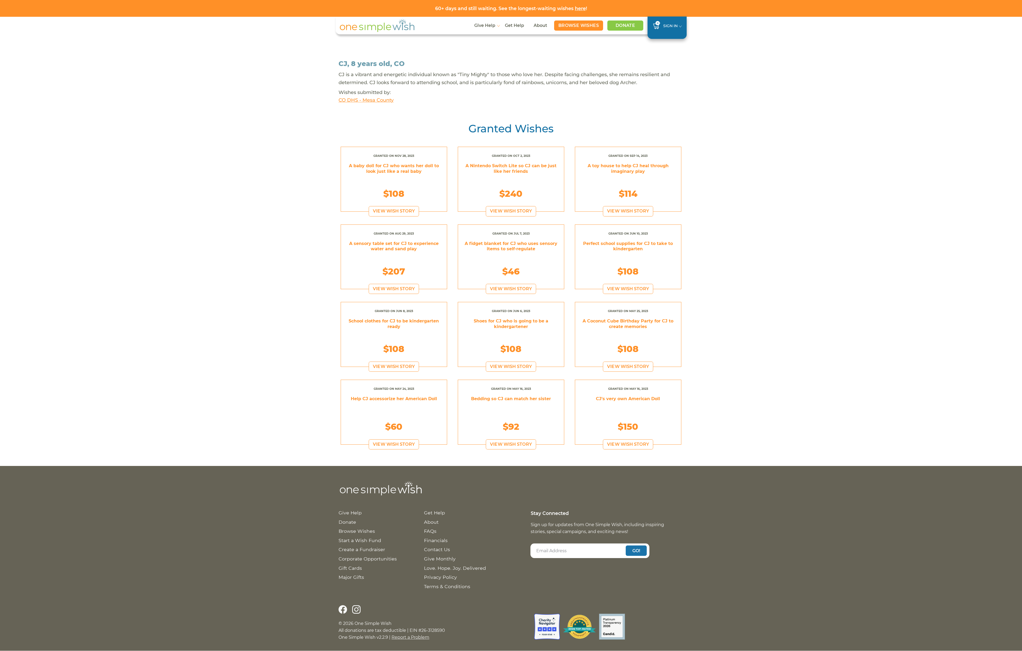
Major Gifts (351, 577)
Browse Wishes (578, 25)
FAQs (430, 531)
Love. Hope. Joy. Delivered (455, 568)
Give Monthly (440, 559)
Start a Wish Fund (360, 540)
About (540, 25)
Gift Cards (350, 568)
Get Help (514, 25)
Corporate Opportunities (368, 559)
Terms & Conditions (447, 586)
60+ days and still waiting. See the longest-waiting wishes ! (511, 8)
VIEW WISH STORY (394, 211)
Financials (436, 540)
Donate (625, 25)
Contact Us (437, 549)
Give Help (484, 25)
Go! (636, 550)
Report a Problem (410, 637)
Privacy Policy (440, 577)
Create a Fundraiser (362, 549)
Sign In (670, 25)
